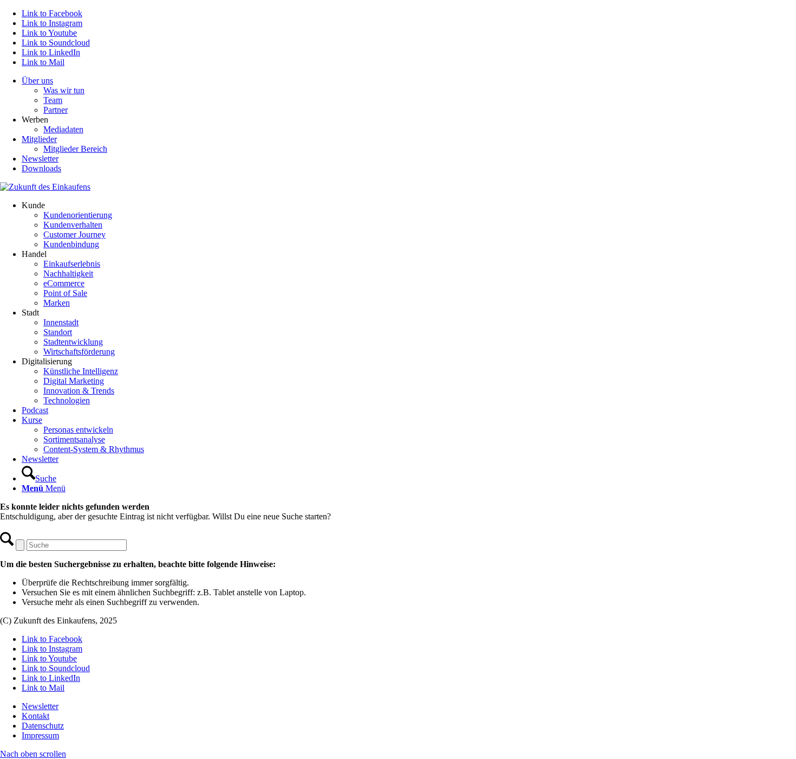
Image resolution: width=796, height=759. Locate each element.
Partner (55, 109)
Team (52, 100)
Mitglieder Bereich (75, 148)
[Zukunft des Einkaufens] (45, 186)
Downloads (41, 168)
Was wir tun (63, 90)
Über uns (37, 80)
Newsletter (40, 158)
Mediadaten (63, 129)
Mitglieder (39, 139)
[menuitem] (409, 95)
